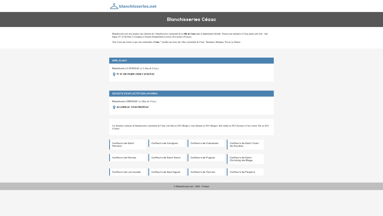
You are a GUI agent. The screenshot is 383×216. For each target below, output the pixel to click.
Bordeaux (210, 41)
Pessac (228, 41)
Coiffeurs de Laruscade (126, 172)
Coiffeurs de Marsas (124, 157)
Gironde (217, 33)
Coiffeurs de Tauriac (203, 172)
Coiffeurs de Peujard (242, 172)
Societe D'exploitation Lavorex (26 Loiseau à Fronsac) (168, 36)
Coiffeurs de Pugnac (203, 157)
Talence (237, 41)
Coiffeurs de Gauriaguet (165, 172)
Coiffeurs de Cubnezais (204, 143)
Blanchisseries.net (120, 33)
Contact (205, 186)
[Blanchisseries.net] (133, 6)
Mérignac (220, 41)
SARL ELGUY (119, 60)
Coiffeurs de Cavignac (164, 143)
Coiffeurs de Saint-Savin (166, 157)
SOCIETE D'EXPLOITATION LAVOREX (135, 93)
